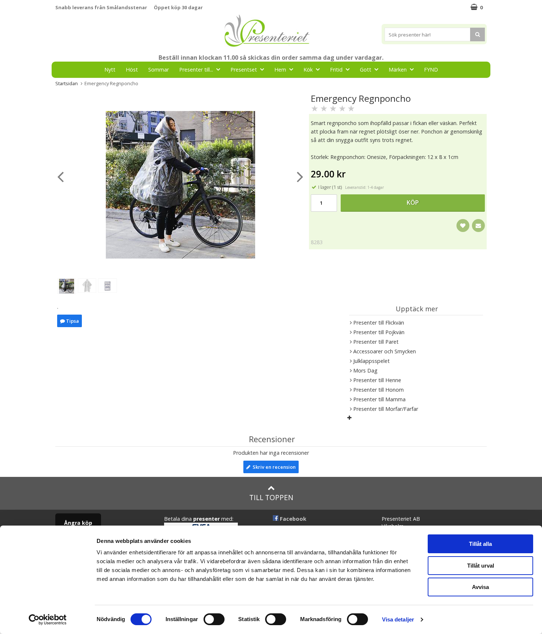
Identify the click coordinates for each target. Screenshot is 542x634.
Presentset (243, 69)
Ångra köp (78, 522)
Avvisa (480, 587)
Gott (365, 69)
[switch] (214, 619)
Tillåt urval (480, 565)
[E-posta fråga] (478, 225)
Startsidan (66, 83)
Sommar (158, 69)
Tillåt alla (480, 544)
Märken (398, 69)
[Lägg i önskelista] (462, 225)
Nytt (109, 69)
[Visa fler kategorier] (349, 417)
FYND (431, 69)
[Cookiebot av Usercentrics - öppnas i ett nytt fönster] (47, 619)
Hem (280, 69)
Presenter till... (196, 69)
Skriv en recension (273, 467)
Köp (413, 202)
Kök (308, 69)
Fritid (336, 69)
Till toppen (271, 497)
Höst (132, 69)
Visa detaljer (398, 619)
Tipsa (72, 321)
